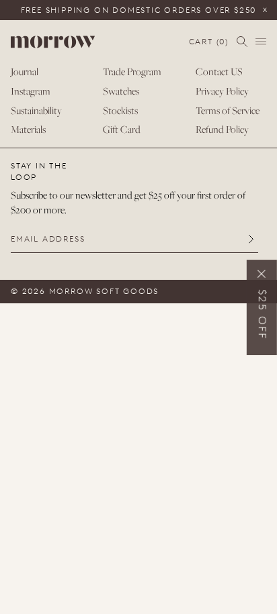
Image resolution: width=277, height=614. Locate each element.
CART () (209, 42)
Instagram (30, 91)
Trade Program (132, 71)
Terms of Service (228, 110)
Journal (24, 71)
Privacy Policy (222, 91)
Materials (28, 129)
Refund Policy (222, 129)
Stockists (120, 110)
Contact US (219, 71)
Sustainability (36, 110)
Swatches (121, 91)
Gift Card (122, 129)
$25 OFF (262, 314)
